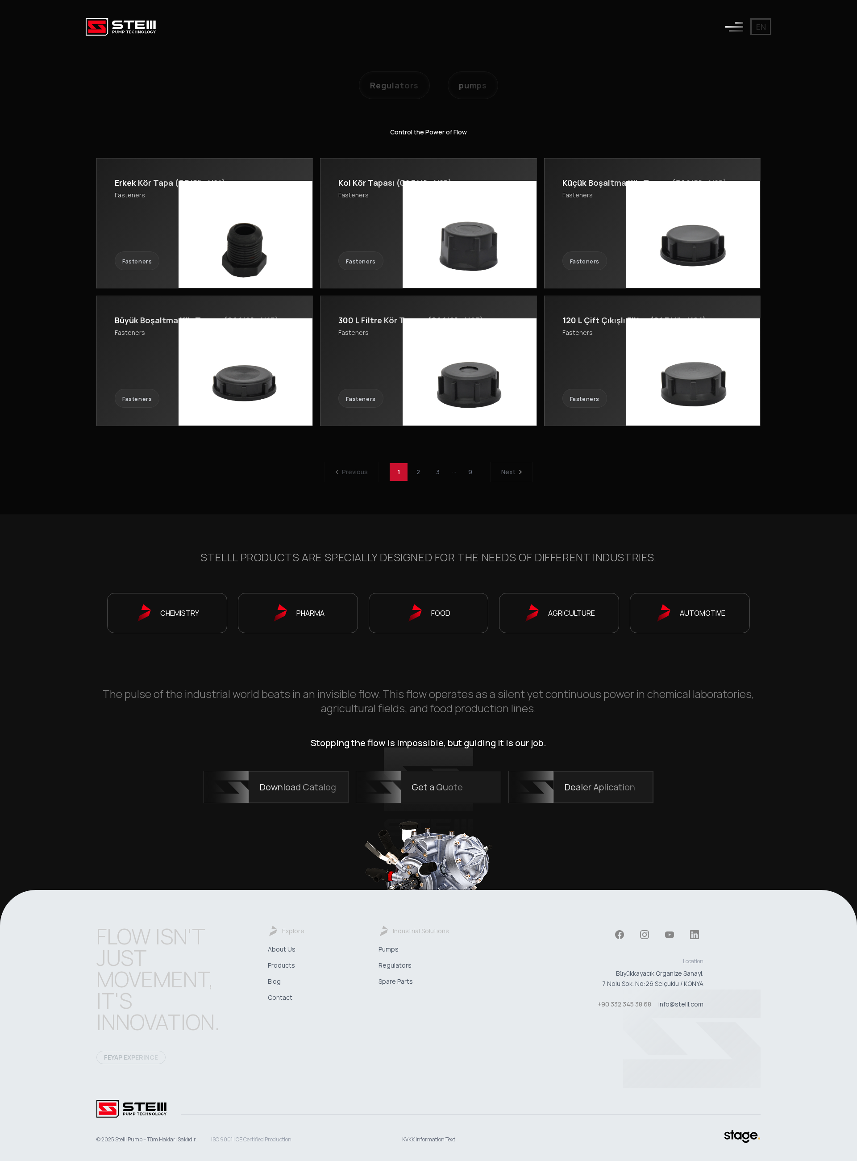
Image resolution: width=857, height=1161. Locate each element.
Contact (280, 997)
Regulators (395, 965)
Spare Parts (396, 981)
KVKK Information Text (428, 1139)
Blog (274, 981)
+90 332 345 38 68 (624, 1004)
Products (281, 965)
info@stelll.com (680, 1004)
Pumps (389, 949)
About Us (281, 949)
